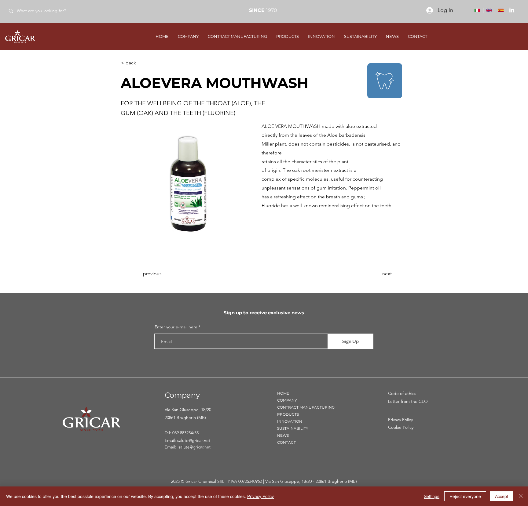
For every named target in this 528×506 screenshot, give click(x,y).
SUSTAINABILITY (292, 428)
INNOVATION (289, 421)
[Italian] (477, 10)
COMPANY (287, 400)
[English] (489, 10)
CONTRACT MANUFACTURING (306, 407)
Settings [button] (431, 496)
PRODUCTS (288, 414)
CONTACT (286, 442)
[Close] (520, 496)
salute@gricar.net (193, 440)
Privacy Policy (260, 496)
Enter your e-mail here (176, 327)
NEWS (283, 435)
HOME (283, 393)
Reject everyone (465, 496)
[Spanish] (501, 10)
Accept (501, 496)
